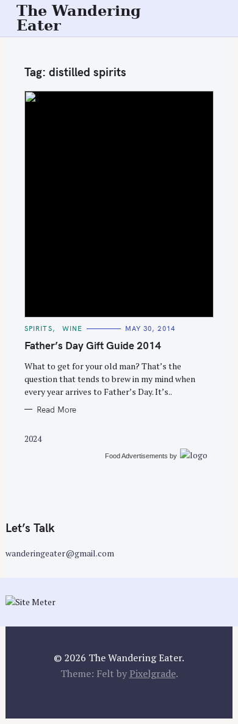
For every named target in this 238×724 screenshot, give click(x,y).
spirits (38, 328)
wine (72, 328)
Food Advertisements (136, 456)
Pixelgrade (152, 673)
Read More (56, 409)
